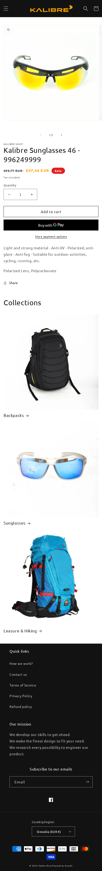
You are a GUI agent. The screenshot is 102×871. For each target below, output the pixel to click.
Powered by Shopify (62, 865)
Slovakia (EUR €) (49, 832)
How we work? (21, 663)
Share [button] (13, 282)
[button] (6, 8)
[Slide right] (61, 135)
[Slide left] (40, 135)
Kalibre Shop (45, 865)
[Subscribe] (87, 781)
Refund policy (20, 706)
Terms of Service (22, 685)
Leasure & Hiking (20, 630)
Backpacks (14, 415)
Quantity (10, 185)
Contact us (18, 674)
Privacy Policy (20, 696)
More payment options (51, 236)
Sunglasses (15, 522)
